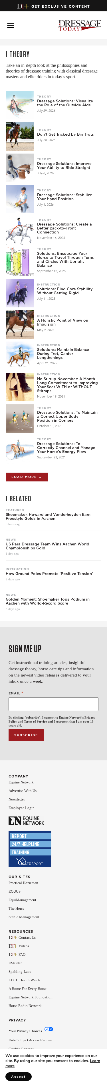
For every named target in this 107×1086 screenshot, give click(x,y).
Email (16, 693)
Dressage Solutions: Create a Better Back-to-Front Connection (64, 228)
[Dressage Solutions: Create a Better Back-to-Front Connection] (20, 230)
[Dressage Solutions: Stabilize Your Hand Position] (20, 199)
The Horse (16, 908)
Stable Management (24, 917)
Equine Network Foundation (31, 997)
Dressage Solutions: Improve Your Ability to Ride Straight (64, 166)
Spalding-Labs (20, 971)
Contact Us (27, 937)
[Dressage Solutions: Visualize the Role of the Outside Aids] (20, 105)
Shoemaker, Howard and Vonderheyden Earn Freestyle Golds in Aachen (48, 517)
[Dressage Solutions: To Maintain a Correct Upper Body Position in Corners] (20, 418)
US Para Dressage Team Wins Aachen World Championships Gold (47, 546)
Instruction (48, 284)
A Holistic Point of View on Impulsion (62, 322)
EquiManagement (22, 900)
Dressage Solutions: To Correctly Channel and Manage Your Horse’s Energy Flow (66, 448)
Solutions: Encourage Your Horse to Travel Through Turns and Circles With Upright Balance (65, 260)
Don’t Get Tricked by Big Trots (65, 134)
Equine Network (21, 782)
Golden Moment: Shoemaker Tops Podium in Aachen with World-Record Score (48, 601)
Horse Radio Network (25, 1006)
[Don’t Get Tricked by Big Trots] (20, 136)
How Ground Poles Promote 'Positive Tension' (49, 574)
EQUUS (15, 891)
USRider (15, 963)
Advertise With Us (23, 791)
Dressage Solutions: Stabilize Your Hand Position (64, 197)
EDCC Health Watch (24, 980)
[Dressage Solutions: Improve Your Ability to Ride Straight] (20, 168)
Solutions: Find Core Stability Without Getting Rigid (65, 291)
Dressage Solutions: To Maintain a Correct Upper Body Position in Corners (67, 417)
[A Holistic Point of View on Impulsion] (20, 324)
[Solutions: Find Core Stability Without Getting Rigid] (20, 293)
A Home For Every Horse (28, 988)
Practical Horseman (23, 883)
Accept (18, 1077)
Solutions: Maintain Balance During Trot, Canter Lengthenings (63, 354)
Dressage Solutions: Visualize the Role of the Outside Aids (65, 103)
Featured (15, 509)
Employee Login (22, 808)
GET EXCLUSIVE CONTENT (60, 6)
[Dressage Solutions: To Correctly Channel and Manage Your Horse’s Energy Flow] (20, 450)
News (11, 539)
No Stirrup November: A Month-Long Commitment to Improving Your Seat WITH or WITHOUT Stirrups (67, 385)
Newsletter (17, 799)
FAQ (22, 954)
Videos (24, 946)
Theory (44, 96)
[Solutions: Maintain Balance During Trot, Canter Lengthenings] (20, 356)
